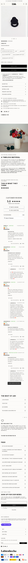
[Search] (4, 4)
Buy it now (14, 70)
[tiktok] (7, 546)
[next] (16, 38)
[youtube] (5, 546)
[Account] (23, 4)
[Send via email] (6, 111)
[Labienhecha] (14, 4)
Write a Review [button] (14, 207)
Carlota (10, 238)
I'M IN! (14, 505)
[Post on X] (3, 111)
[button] (8, 111)
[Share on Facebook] (1, 111)
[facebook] (1, 546)
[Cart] (26, 4)
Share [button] (11, 241)
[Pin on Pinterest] (5, 111)
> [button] (14, 383)
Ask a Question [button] (15, 210)
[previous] (12, 38)
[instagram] (3, 546)
